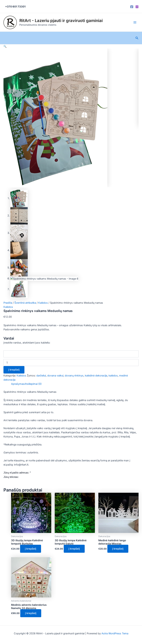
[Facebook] (131, 6)
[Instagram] (137, 6)
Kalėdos (43, 302)
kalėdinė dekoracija (96, 375)
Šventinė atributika (25, 302)
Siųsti (6, 481)
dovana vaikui (55, 375)
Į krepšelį (14, 369)
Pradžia (7, 302)
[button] (5, 46)
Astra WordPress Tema (114, 633)
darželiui (41, 375)
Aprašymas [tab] (17, 383)
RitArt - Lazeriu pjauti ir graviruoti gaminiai (61, 20)
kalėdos (113, 375)
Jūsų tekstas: (11, 477)
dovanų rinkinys (74, 375)
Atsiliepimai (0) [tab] (33, 383)
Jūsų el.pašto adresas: (17, 472)
